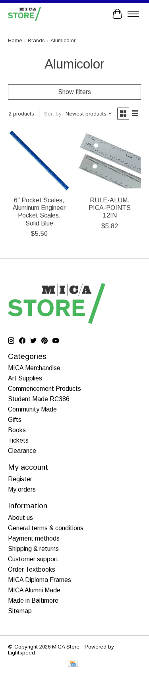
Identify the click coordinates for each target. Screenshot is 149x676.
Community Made (32, 409)
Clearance (22, 450)
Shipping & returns (33, 548)
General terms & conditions (45, 528)
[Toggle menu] (133, 14)
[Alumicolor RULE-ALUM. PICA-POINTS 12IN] (109, 160)
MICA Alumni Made (34, 590)
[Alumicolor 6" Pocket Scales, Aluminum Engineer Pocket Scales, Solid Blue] (39, 160)
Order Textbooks (31, 569)
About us (20, 517)
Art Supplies (25, 378)
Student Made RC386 (39, 399)
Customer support (33, 559)
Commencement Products (44, 388)
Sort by (53, 114)
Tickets (18, 440)
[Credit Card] (73, 664)
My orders (22, 489)
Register (20, 479)
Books (17, 430)
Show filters (74, 91)
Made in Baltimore (33, 600)
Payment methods (34, 538)
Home (15, 40)
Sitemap (20, 610)
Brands (36, 40)
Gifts (14, 419)
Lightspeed (21, 653)
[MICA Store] (24, 14)
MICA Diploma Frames (39, 579)
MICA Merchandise (34, 367)
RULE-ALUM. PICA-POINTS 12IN (110, 208)
